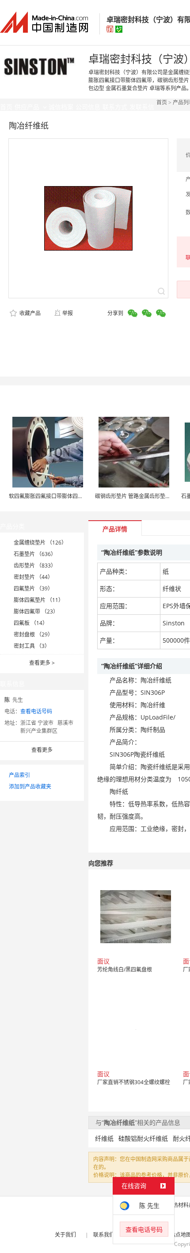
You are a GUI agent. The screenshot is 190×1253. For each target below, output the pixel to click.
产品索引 (19, 775)
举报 (67, 313)
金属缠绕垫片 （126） (40, 542)
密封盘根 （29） (33, 634)
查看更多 (42, 662)
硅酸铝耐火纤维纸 (143, 1138)
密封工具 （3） (32, 646)
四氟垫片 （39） (33, 588)
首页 (161, 102)
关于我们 (65, 1234)
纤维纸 (104, 1138)
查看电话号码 (36, 711)
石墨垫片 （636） (35, 554)
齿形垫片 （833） (35, 565)
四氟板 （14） (31, 623)
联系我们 (103, 1234)
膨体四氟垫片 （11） (39, 600)
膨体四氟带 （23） (36, 611)
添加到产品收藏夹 (30, 786)
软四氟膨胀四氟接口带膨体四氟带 (48, 496)
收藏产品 (29, 313)
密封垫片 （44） (33, 577)
